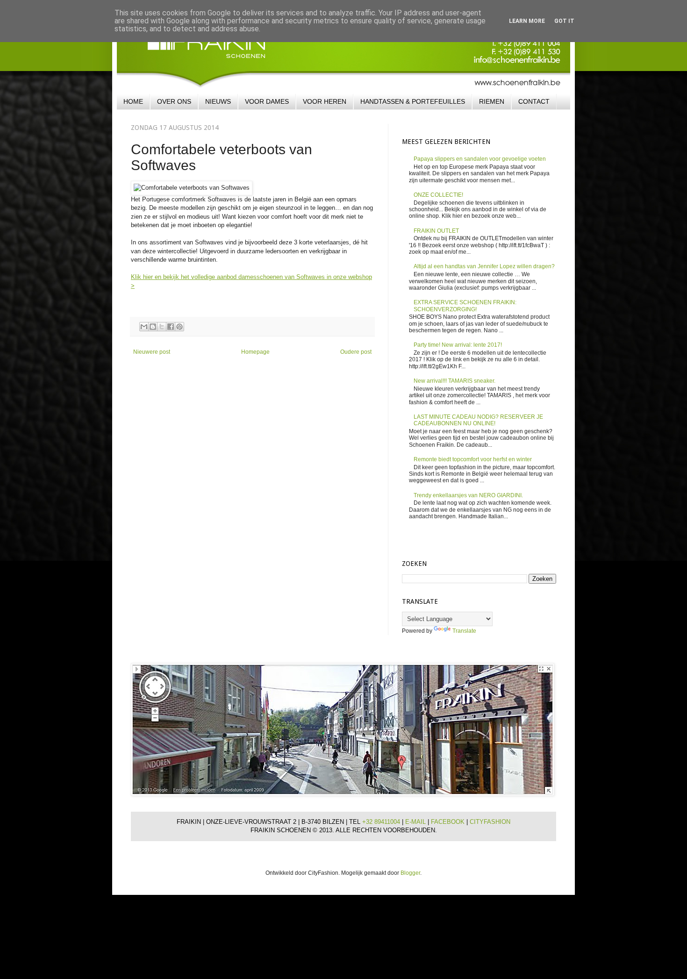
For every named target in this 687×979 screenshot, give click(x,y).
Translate (464, 631)
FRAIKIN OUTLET (436, 231)
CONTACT (534, 101)
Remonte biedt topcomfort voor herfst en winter (473, 459)
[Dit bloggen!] (152, 326)
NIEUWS (218, 101)
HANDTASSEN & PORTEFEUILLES (412, 101)
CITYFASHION (490, 821)
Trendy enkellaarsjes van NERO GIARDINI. (468, 495)
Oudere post (356, 352)
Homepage (255, 352)
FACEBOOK (448, 821)
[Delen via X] (161, 326)
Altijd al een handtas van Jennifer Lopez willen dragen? (484, 266)
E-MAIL (416, 821)
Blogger (410, 873)
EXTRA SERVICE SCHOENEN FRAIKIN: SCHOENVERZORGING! (465, 305)
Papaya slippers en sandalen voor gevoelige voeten (480, 159)
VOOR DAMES (267, 101)
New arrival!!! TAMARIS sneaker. (454, 381)
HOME (133, 101)
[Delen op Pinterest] (179, 326)
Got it (564, 21)
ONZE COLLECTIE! (438, 195)
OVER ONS (174, 101)
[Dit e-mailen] (144, 326)
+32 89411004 (382, 821)
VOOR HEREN (324, 101)
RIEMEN (491, 101)
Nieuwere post (151, 352)
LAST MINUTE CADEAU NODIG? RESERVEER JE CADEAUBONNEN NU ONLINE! (478, 420)
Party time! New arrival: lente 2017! (458, 345)
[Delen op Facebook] (170, 326)
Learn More (527, 21)
